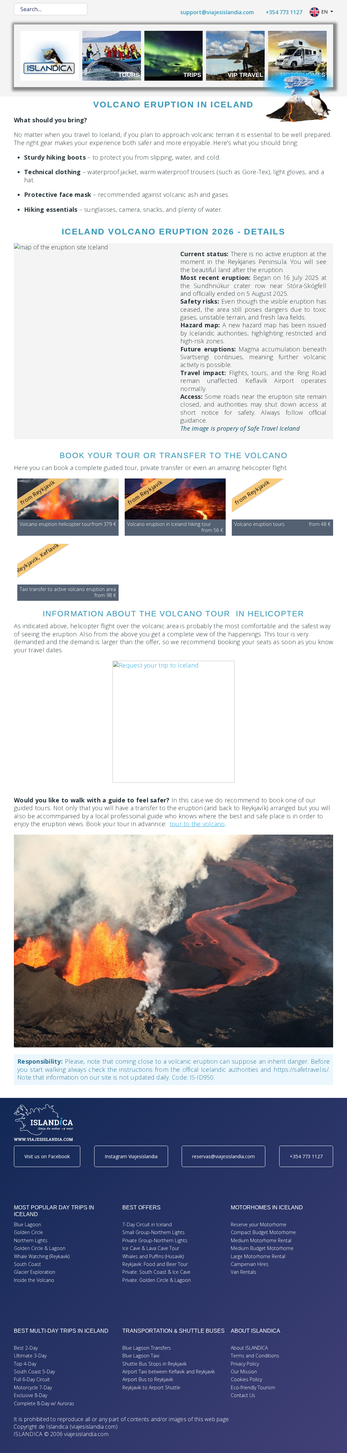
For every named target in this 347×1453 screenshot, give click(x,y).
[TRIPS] (173, 55)
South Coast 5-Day (34, 1371)
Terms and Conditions (255, 1355)
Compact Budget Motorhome (263, 1232)
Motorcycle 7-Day (33, 1387)
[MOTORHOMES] (297, 55)
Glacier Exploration (34, 1272)
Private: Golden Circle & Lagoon (156, 1280)
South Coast (27, 1264)
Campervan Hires (249, 1264)
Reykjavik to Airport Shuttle (151, 1387)
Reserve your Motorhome (258, 1224)
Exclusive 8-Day (30, 1395)
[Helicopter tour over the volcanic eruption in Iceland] (173, 722)
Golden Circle (28, 1232)
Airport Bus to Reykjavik (147, 1379)
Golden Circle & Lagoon (39, 1248)
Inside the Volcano (34, 1280)
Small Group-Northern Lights (153, 1232)
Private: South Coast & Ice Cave (156, 1272)
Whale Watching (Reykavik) (41, 1256)
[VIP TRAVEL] (235, 55)
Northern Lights (30, 1240)
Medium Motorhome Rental (261, 1240)
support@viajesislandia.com (218, 12)
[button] (331, 1437)
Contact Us (243, 1395)
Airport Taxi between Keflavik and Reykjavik (168, 1371)
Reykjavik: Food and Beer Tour (155, 1264)
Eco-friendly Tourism (253, 1387)
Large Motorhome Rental (258, 1256)
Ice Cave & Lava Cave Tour (150, 1248)
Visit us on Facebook (47, 1156)
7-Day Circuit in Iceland (147, 1224)
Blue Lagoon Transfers (146, 1348)
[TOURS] (111, 55)
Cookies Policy (246, 1379)
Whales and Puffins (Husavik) (153, 1256)
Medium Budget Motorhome (262, 1248)
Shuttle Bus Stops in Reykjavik (154, 1363)
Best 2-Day (26, 1348)
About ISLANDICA (249, 1348)
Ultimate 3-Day (30, 1355)
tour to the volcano (197, 824)
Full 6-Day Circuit (32, 1379)
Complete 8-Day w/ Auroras (44, 1403)
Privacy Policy (245, 1363)
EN (324, 11)
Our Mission (244, 1371)
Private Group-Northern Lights (154, 1240)
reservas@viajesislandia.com (223, 1156)
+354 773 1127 (284, 12)
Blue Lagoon (27, 1224)
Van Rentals (243, 1272)
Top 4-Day (25, 1363)
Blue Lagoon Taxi (140, 1355)
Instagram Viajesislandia (131, 1156)
